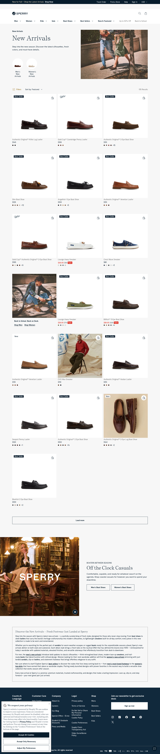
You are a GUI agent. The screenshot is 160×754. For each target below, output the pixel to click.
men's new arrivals (33, 655)
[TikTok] (119, 717)
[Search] (140, 13)
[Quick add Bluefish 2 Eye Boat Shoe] (52, 457)
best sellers (53, 664)
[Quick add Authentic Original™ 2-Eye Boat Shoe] (143, 97)
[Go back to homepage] (20, 13)
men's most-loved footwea (117, 664)
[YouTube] (133, 717)
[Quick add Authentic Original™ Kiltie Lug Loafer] (52, 97)
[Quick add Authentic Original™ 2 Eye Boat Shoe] (98, 397)
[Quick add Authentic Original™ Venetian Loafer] (143, 157)
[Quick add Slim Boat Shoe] (52, 157)
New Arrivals (17, 31)
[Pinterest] (140, 717)
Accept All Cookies (26, 735)
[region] (26, 726)
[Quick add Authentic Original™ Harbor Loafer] (143, 337)
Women (29, 21)
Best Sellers (85, 21)
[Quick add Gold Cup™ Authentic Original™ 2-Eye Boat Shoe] (52, 217)
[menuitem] (20, 21)
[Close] (49, 703)
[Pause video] (75, 611)
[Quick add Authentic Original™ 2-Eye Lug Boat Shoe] (143, 397)
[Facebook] (126, 717)
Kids (42, 21)
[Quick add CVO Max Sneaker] (98, 337)
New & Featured (104, 21)
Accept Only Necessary (26, 742)
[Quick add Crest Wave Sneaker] (143, 217)
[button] (146, 13)
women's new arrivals (115, 657)
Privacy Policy (25, 722)
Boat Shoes (67, 21)
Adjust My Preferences (26, 748)
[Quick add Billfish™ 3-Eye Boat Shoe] (143, 277)
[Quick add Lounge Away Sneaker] (98, 217)
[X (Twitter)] (112, 722)
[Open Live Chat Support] (154, 748)
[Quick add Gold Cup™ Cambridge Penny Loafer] (98, 97)
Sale (53, 21)
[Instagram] (112, 717)
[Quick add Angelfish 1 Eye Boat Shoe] (98, 157)
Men (16, 21)
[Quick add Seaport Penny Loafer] (52, 397)
